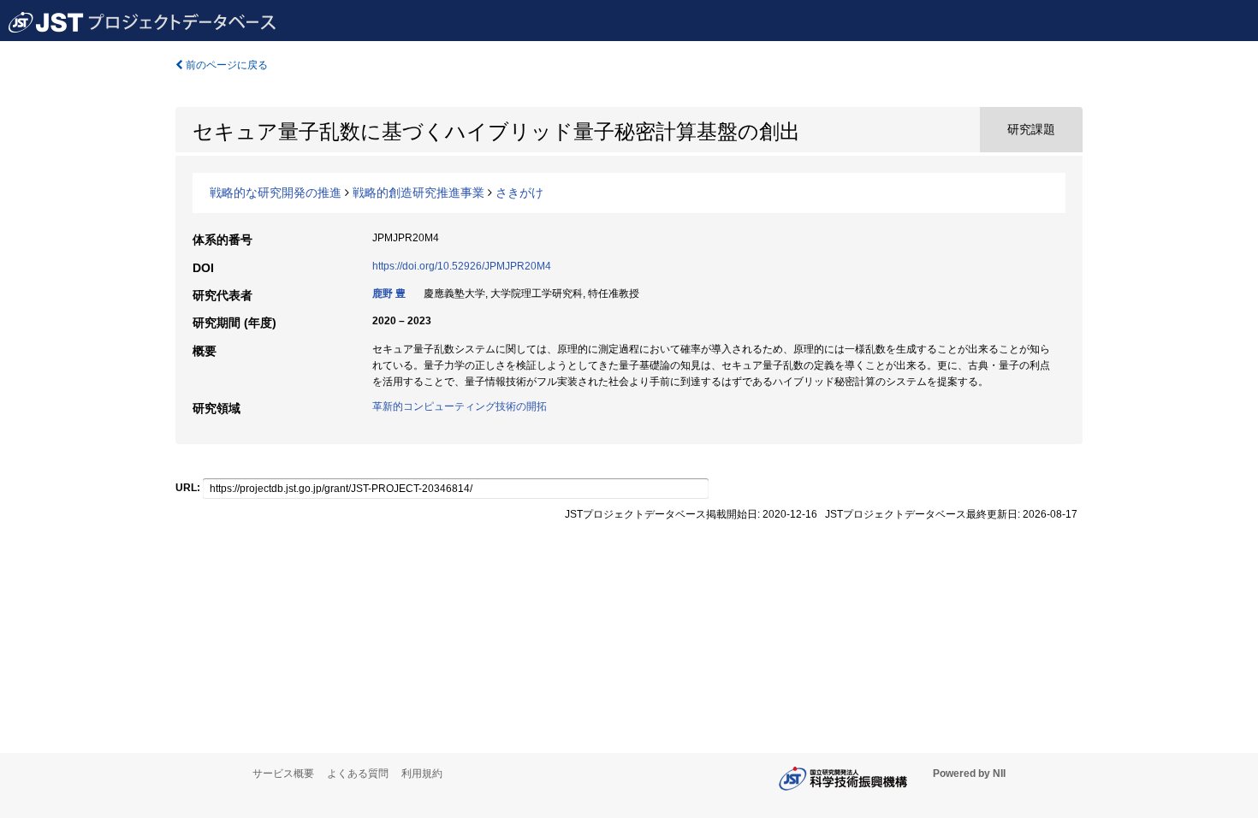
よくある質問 (358, 773)
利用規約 (421, 773)
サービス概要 (283, 773)
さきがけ (519, 192)
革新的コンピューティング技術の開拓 (459, 406)
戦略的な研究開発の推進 (275, 192)
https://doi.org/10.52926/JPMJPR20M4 (461, 266)
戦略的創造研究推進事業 (418, 192)
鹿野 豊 (389, 293)
